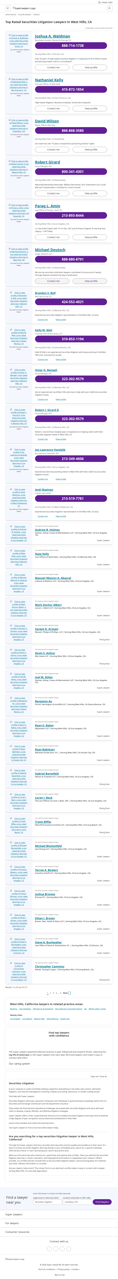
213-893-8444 (73, 215)
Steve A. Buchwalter (48, 942)
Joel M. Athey (44, 677)
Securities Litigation (24, 14)
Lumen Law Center (43, 493)
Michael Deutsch (50, 249)
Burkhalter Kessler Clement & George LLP (53, 40)
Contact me (53, 67)
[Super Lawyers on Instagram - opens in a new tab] (55, 1249)
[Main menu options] (8, 8)
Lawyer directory (10, 14)
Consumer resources (17, 1232)
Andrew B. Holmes (47, 530)
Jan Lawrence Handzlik (50, 450)
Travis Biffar (43, 822)
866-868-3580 (73, 130)
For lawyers (12, 1223)
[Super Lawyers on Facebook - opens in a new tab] (49, 1249)
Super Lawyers (13, 1214)
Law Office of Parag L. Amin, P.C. (49, 210)
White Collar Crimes (97, 1009)
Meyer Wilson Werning (45, 125)
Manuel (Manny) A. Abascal (53, 578)
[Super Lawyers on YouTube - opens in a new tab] (62, 1249)
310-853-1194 (73, 339)
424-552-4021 (73, 301)
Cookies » (76, 1269)
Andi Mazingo (44, 489)
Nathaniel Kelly (49, 79)
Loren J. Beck (44, 798)
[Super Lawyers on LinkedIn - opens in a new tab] (68, 1249)
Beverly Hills (39, 1019)
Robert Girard (47, 162)
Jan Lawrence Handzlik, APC (47, 453)
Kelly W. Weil (43, 330)
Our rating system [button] (19, 1063)
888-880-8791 (73, 259)
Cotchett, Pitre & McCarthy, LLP (48, 334)
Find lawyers (102, 1201)
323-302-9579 (73, 378)
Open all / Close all (99, 1076)
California (36, 14)
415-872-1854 (73, 89)
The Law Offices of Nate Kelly (47, 84)
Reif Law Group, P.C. (43, 296)
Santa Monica (52, 1019)
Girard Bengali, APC (43, 166)
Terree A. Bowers (46, 870)
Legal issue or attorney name (45, 1198)
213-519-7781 (73, 498)
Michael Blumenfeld (48, 846)
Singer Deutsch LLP (43, 254)
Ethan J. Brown (45, 918)
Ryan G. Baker (44, 725)
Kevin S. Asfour (45, 653)
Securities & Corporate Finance (68, 1009)
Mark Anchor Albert (48, 605)
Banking (13, 1009)
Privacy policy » (64, 1269)
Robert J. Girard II (47, 410)
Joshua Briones (45, 894)
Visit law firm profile (53, 355)
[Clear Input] (59, 1202)
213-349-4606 (73, 458)
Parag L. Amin (47, 205)
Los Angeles (15, 1019)
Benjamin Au (43, 701)
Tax (85, 1009)
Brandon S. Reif (45, 293)
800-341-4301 (73, 171)
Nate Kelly (42, 554)
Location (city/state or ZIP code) (76, 1198)
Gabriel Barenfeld (47, 773)
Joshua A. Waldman (52, 36)
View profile (91, 67)
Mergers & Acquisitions (43, 1009)
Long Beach (27, 1019)
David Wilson (47, 120)
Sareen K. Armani (46, 629)
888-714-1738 (73, 45)
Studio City (65, 1019)
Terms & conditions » (47, 1269)
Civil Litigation (25, 1009)
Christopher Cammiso (49, 966)
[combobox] (47, 1202)
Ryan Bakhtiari (45, 749)
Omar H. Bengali (46, 370)
